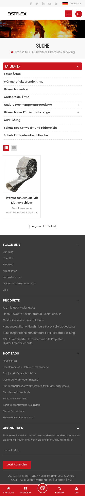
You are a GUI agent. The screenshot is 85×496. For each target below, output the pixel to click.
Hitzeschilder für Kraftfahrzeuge (27, 112)
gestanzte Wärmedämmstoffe (20, 380)
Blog (5, 290)
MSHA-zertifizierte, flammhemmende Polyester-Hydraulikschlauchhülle (33, 341)
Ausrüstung (12, 120)
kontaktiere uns (12, 277)
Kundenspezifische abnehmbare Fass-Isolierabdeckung (39, 327)
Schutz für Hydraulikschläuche (26, 135)
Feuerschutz (10, 361)
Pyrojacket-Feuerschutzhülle (19, 373)
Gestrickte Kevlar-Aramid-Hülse (23, 320)
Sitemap (60, 480)
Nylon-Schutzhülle (14, 411)
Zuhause (8, 252)
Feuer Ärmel (13, 74)
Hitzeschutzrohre (16, 89)
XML (70, 480)
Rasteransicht (6, 148)
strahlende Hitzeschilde (16, 392)
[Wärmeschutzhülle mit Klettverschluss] (21, 174)
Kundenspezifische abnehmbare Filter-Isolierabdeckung (39, 333)
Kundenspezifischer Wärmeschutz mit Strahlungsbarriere (36, 386)
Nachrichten (10, 271)
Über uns (8, 258)
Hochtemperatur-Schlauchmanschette (26, 367)
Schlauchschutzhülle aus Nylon (21, 405)
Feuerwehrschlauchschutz (18, 418)
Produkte (8, 265)
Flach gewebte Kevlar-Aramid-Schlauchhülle (32, 314)
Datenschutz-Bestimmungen (20, 284)
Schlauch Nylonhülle (15, 399)
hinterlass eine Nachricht (42, 488)
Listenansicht (14, 148)
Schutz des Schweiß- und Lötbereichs (31, 128)
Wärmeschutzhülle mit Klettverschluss (22, 200)
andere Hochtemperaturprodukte (28, 104)
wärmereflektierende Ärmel (24, 81)
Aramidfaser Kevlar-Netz (19, 308)
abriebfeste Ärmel (17, 97)
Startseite (21, 52)
